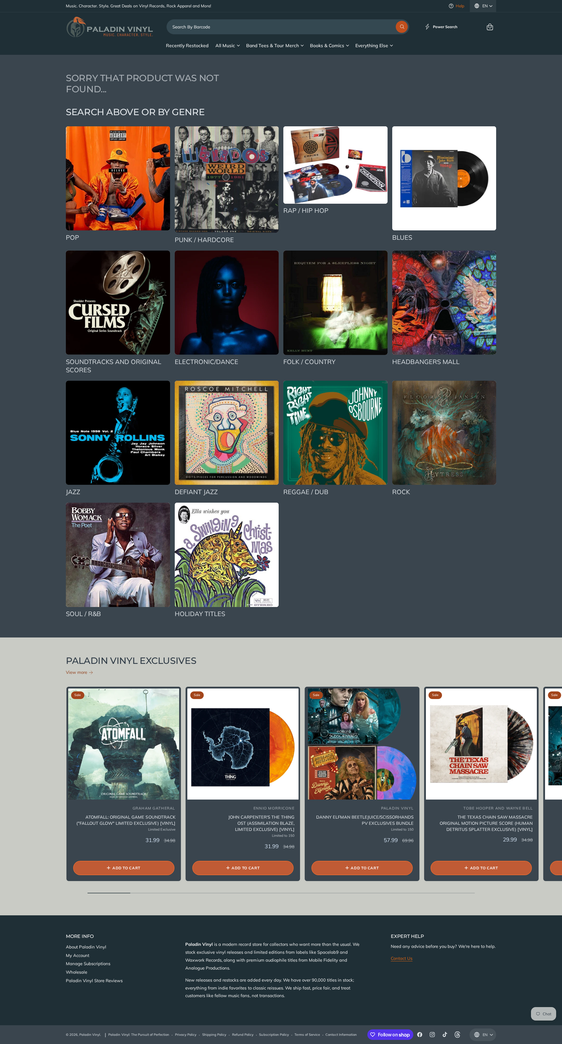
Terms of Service (307, 1035)
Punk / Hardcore (204, 240)
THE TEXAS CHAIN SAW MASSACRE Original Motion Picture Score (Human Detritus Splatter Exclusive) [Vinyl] (486, 823)
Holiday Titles (200, 614)
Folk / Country (309, 361)
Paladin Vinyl (89, 1035)
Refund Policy (242, 1035)
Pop (72, 237)
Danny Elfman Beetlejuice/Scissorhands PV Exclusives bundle (365, 820)
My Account (77, 955)
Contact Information (341, 1035)
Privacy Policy (185, 1035)
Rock (401, 492)
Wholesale (76, 972)
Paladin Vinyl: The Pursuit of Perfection (138, 1035)
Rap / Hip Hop (305, 210)
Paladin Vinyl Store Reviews (94, 980)
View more (76, 672)
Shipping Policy (214, 1035)
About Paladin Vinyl (86, 947)
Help (460, 5)
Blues (402, 237)
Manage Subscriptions (88, 963)
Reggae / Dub (305, 492)
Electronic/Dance (206, 361)
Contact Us (401, 958)
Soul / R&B (83, 614)
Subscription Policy (274, 1035)
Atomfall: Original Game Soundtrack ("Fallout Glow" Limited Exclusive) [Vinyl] (125, 820)
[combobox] (288, 26)
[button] (489, 26)
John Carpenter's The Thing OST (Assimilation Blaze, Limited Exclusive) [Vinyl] (261, 823)
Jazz (73, 492)
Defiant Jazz (196, 492)
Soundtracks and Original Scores (114, 366)
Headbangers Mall (426, 361)
